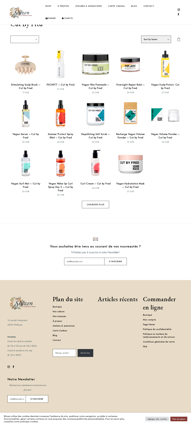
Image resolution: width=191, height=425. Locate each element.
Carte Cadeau (116, 6)
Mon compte (149, 319)
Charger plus (95, 204)
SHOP (48, 6)
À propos (57, 321)
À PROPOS (63, 6)
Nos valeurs (59, 311)
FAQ (145, 346)
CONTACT (149, 6)
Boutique (57, 306)
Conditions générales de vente (159, 341)
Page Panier (149, 324)
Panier (52, 18)
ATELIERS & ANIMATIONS (88, 6)
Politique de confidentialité (157, 329)
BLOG (134, 6)
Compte (68, 18)
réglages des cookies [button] (157, 419)
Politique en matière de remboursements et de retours (159, 335)
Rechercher (85, 352)
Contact (57, 340)
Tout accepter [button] (178, 419)
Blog (55, 335)
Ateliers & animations (64, 325)
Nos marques (59, 316)
